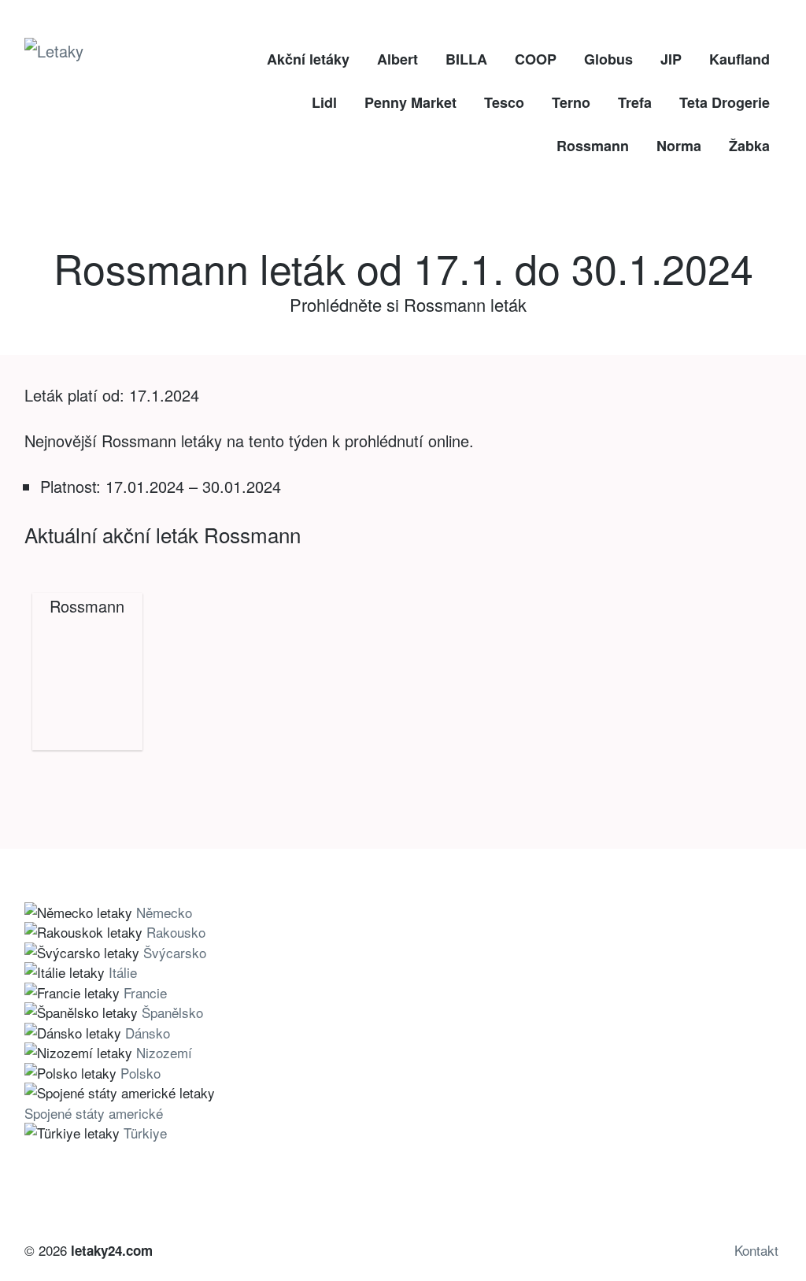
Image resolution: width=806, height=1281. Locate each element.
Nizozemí (164, 1052)
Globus (608, 59)
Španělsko (172, 1012)
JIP (671, 59)
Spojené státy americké (93, 1113)
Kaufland (739, 59)
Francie (145, 992)
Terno (571, 102)
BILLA (466, 59)
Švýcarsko (174, 952)
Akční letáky (308, 59)
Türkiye (145, 1132)
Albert (397, 59)
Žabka (749, 145)
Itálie (123, 972)
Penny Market (410, 102)
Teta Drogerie (724, 102)
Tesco (504, 102)
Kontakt (756, 1250)
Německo (164, 912)
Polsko (140, 1073)
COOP (535, 59)
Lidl (324, 102)
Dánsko (147, 1032)
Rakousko (175, 932)
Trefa (635, 102)
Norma (678, 145)
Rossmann (592, 145)
